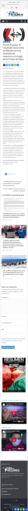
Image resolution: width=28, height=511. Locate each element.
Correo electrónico (6, 323)
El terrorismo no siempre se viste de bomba (15, 4)
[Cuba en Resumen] (3, 21)
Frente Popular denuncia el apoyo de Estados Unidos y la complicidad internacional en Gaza (12, 183)
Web (2, 329)
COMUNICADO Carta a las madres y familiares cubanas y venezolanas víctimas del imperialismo (14, 215)
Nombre (4, 316)
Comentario (4, 297)
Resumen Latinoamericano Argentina (10, 488)
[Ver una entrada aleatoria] (25, 21)
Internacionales (6, 41)
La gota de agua (6, 427)
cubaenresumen (17, 62)
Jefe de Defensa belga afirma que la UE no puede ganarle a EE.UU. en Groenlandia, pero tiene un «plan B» (14, 273)
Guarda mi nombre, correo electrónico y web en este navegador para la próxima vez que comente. (13, 340)
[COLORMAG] (10, 467)
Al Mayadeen (4, 491)
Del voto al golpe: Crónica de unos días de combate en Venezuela (14, 190)
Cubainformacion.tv (6, 494)
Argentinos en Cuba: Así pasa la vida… (12, 400)
